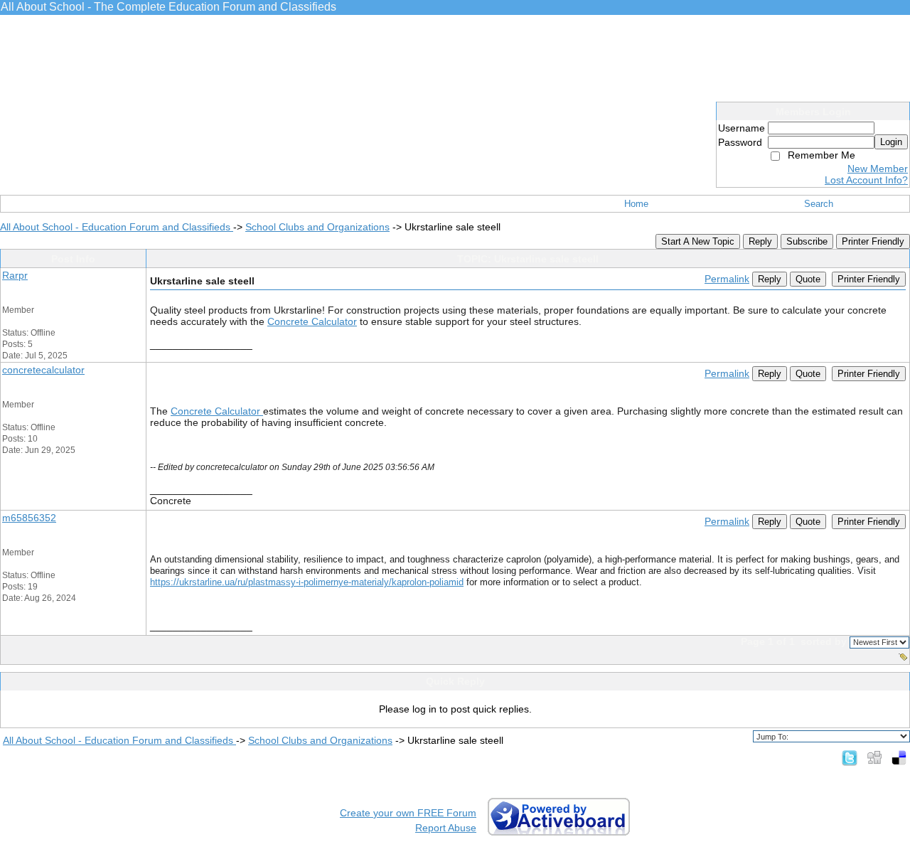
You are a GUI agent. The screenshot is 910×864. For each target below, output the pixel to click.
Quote (808, 279)
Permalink (727, 278)
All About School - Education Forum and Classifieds (116, 227)
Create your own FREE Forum (408, 812)
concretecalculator (43, 369)
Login (891, 142)
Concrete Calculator (312, 321)
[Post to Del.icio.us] (899, 757)
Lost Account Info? (866, 180)
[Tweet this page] (849, 757)
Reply (760, 241)
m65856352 (29, 517)
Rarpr (15, 275)
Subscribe (807, 241)
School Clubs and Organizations (317, 227)
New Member (877, 168)
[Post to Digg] (874, 757)
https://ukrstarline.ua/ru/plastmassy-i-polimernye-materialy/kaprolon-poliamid (307, 582)
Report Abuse (445, 827)
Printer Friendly (873, 241)
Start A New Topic (697, 241)
